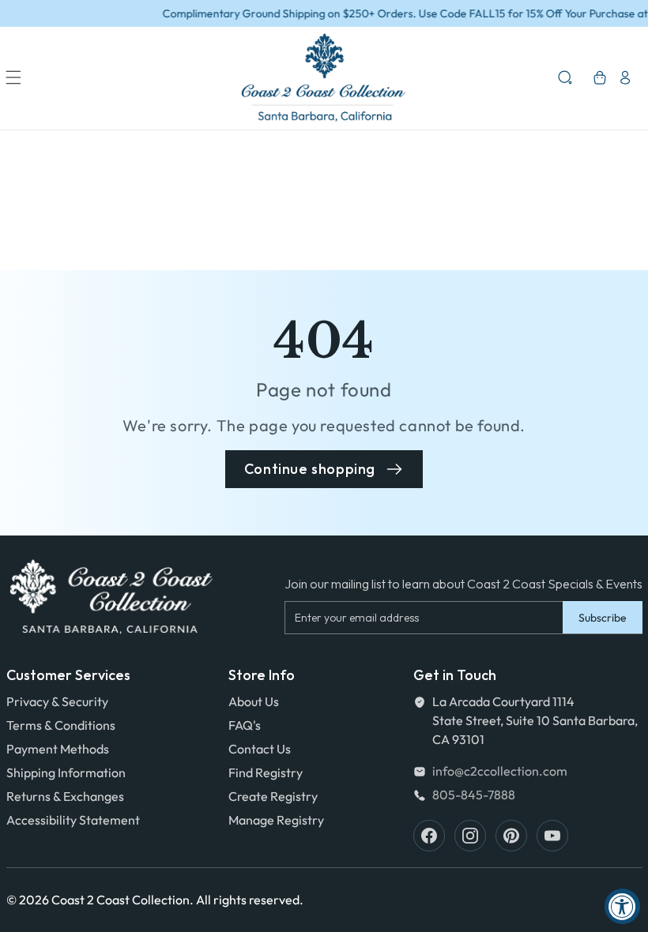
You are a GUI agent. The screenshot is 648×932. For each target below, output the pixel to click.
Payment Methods (57, 749)
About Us (253, 701)
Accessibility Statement (73, 820)
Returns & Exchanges (65, 796)
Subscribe (602, 618)
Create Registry (273, 796)
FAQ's (244, 725)
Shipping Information (66, 772)
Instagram (470, 835)
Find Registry (265, 772)
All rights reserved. (249, 900)
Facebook (429, 835)
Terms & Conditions (60, 725)
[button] (13, 77)
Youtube (552, 835)
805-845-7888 (473, 794)
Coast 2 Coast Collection (120, 900)
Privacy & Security (57, 701)
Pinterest (511, 835)
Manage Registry (276, 820)
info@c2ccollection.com (499, 771)
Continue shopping (309, 469)
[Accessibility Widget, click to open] (622, 906)
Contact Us (259, 749)
